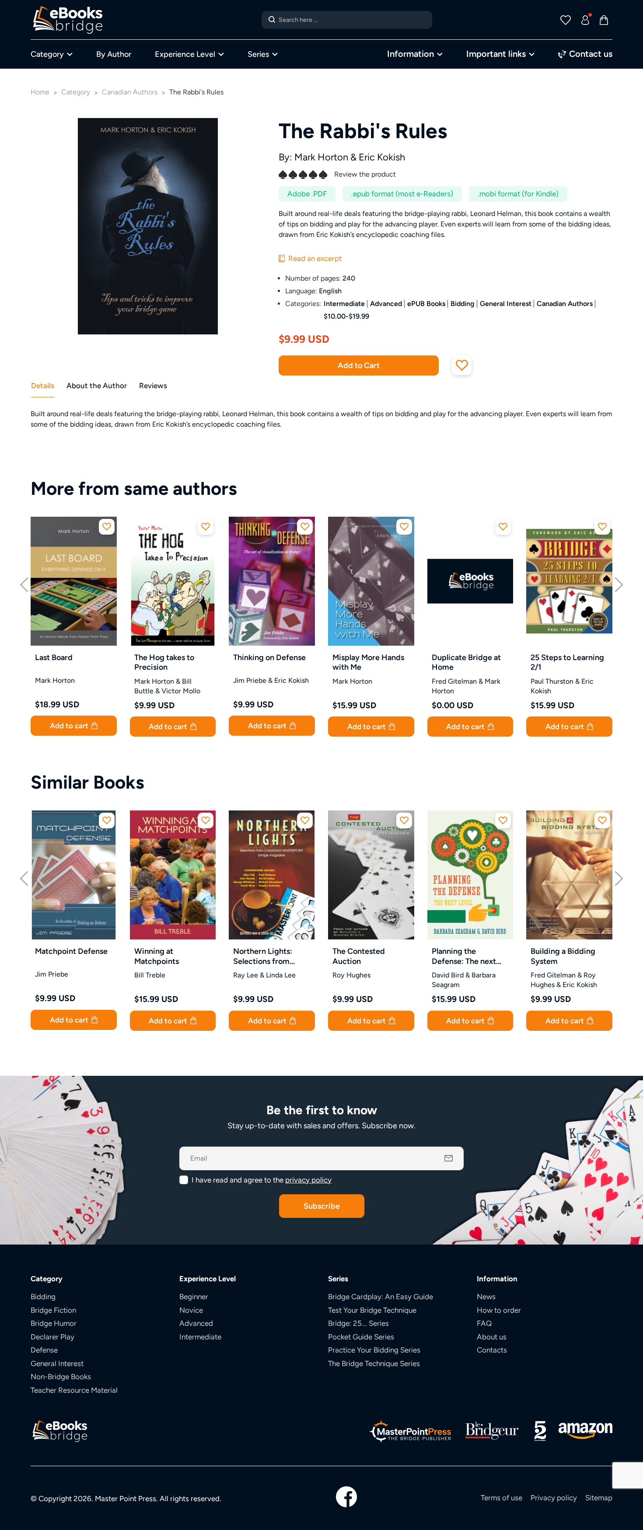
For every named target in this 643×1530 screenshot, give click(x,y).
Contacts (492, 1350)
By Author (113, 54)
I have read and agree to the (262, 1179)
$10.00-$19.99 (346, 316)
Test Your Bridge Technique (372, 1310)
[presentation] (24, 583)
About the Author (96, 385)
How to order (499, 1310)
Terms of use (501, 1497)
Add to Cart (359, 365)
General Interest (505, 303)
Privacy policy (554, 1497)
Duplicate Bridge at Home (466, 662)
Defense (44, 1350)
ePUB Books (426, 303)
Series (258, 54)
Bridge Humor (54, 1323)
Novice (191, 1310)
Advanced (386, 303)
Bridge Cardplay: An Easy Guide (380, 1296)
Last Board (54, 657)
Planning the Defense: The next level (464, 956)
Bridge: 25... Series (358, 1323)
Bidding (463, 303)
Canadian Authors (565, 303)
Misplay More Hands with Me (368, 662)
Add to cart (70, 725)
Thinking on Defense (269, 657)
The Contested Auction (358, 956)
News (486, 1296)
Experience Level (185, 54)
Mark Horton (321, 157)
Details (42, 385)
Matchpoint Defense (71, 951)
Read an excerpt (314, 258)
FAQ (484, 1323)
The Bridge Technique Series (374, 1363)
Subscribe (322, 1205)
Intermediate (344, 303)
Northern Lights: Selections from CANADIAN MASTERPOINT (262, 956)
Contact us (589, 54)
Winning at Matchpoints (156, 956)
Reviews (153, 385)
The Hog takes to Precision (164, 662)
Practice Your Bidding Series (374, 1350)
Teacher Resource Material (74, 1390)
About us (492, 1336)
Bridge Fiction (53, 1310)
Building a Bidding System (563, 956)
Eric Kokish (382, 157)
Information (410, 54)
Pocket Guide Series (361, 1336)
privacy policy (308, 1179)
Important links (496, 54)
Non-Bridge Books (61, 1376)
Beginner (193, 1296)
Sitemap (598, 1497)
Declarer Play (52, 1336)
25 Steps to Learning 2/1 (567, 662)
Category (47, 54)
